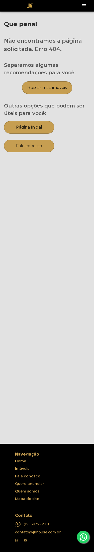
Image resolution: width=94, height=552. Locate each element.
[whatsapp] (83, 537)
